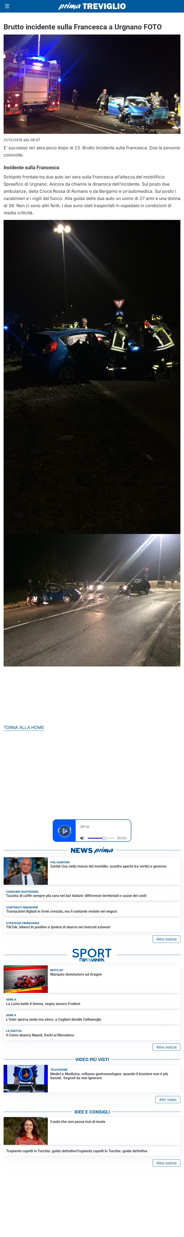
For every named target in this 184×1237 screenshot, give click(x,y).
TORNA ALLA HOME (24, 727)
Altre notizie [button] (166, 939)
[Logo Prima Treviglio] (92, 6)
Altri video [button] (168, 1099)
